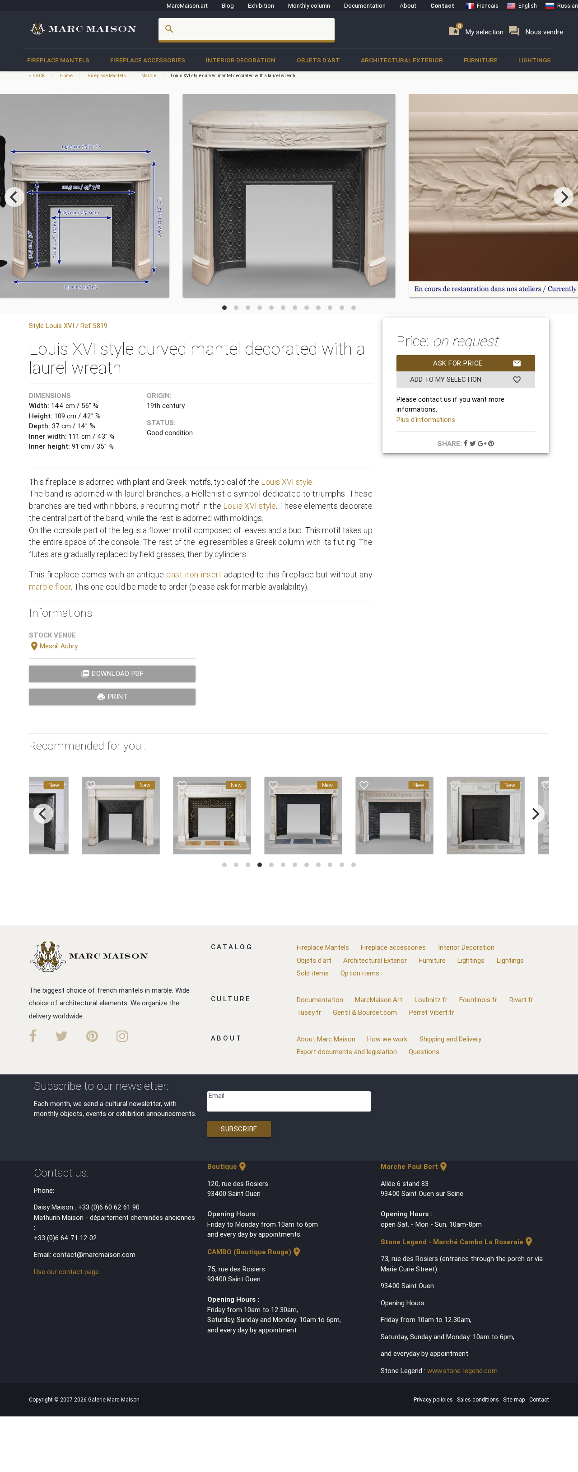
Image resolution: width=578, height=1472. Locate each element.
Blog (228, 5)
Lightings (534, 60)
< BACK (37, 76)
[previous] (14, 197)
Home (66, 76)
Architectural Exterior (402, 60)
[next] (563, 197)
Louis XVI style (286, 482)
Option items (359, 973)
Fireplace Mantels (58, 60)
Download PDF (112, 673)
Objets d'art (318, 60)
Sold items (313, 973)
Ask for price (477, 363)
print (112, 696)
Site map (515, 1399)
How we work (387, 1039)
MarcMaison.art (187, 5)
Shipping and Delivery (450, 1039)
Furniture (481, 60)
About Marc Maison (326, 1039)
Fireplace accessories (147, 60)
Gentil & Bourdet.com (365, 1012)
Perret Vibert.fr (431, 1012)
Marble (148, 76)
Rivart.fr (521, 999)
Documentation (365, 5)
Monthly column (309, 5)
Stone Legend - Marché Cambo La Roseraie (457, 1242)
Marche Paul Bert (415, 1166)
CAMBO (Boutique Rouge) (254, 1251)
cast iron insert (194, 574)
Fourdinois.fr (478, 999)
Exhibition (261, 5)
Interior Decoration (240, 60)
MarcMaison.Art (378, 999)
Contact (442, 5)
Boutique (227, 1166)
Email (216, 1095)
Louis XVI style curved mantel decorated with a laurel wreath (233, 76)
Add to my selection (465, 379)
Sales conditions (478, 1399)
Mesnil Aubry (53, 646)
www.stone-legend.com (462, 1370)
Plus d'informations (425, 419)
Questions (424, 1051)
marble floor (50, 586)
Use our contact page (66, 1271)
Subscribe (239, 1129)
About (408, 5)
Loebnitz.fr (431, 999)
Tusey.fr (309, 1012)
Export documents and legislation (347, 1051)
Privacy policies (434, 1399)
